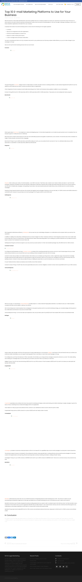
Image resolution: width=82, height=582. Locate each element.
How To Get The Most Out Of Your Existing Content (41, 568)
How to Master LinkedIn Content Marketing (39, 566)
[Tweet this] (11, 537)
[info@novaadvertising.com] (56, 559)
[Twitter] (63, 566)
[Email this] (6, 537)
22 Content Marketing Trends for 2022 (38, 558)
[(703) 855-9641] (56, 561)
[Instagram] (66, 566)
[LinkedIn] (60, 566)
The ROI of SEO (33, 560)
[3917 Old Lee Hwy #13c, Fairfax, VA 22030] (56, 563)
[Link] (6, 4)
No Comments (17, 17)
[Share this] (9, 537)
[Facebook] (56, 566)
